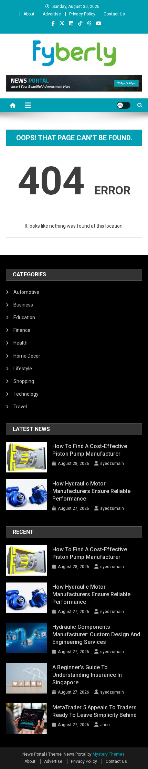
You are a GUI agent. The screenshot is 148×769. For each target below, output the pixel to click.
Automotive (26, 292)
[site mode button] (123, 105)
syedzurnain (112, 463)
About (28, 14)
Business (23, 305)
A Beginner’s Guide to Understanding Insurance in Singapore (87, 675)
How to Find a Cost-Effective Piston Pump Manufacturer (89, 450)
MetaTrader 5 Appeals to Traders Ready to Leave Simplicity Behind (94, 711)
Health (20, 343)
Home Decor (26, 356)
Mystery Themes (109, 754)
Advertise (52, 14)
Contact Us (114, 14)
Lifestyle (22, 368)
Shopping (23, 381)
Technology (26, 394)
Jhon (105, 724)
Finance (21, 330)
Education (24, 317)
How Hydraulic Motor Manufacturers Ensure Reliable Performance (91, 491)
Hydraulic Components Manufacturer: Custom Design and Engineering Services (96, 634)
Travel (20, 406)
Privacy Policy (82, 14)
